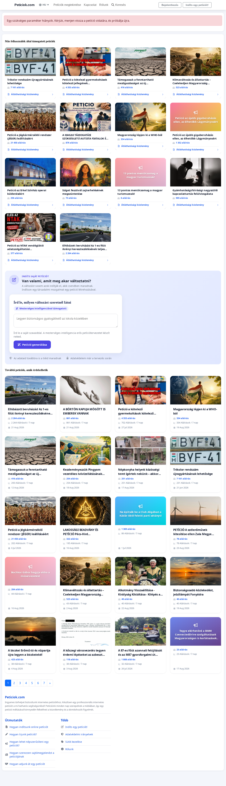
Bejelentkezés (170, 5)
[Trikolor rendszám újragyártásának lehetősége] (30, 72)
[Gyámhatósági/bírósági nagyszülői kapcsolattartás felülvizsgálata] (195, 183)
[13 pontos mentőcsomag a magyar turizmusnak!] (140, 183)
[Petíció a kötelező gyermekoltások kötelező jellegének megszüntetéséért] (85, 72)
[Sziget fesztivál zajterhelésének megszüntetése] (85, 183)
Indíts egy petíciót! (197, 5)
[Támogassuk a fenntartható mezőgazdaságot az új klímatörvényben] (140, 72)
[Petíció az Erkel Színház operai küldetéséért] (30, 183)
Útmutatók (13, 720)
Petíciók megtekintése (67, 4)
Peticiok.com (24, 5)
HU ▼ (46, 4)
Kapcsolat (90, 4)
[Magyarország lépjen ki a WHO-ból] (140, 126)
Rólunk (103, 4)
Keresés (120, 4)
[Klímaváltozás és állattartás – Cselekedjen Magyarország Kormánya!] (195, 72)
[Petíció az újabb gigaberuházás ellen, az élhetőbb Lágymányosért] (195, 128)
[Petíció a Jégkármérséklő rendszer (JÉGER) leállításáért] (30, 128)
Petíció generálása (34, 344)
